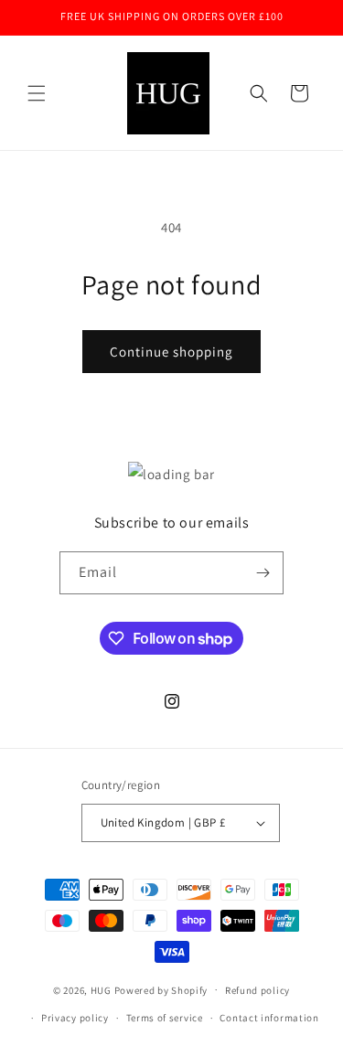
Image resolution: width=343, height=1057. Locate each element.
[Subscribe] (262, 572)
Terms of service (164, 1017)
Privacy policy (75, 1017)
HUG (102, 989)
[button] (36, 93)
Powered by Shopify (161, 989)
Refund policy (257, 990)
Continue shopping (171, 351)
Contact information (269, 1017)
